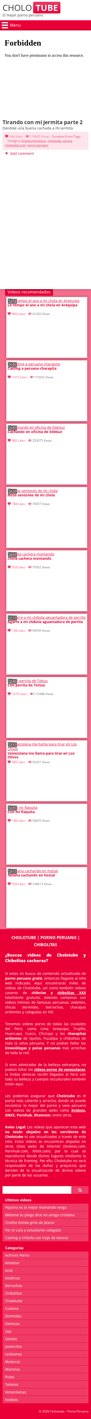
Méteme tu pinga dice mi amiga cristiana (40, 1214)
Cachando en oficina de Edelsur (35, 432)
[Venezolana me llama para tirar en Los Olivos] (47, 748)
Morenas (12, 1369)
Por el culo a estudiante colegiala (33, 1230)
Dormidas (13, 1316)
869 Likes (18, 314)
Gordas (11, 1338)
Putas (9, 1376)
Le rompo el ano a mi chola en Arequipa (42, 305)
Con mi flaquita (21, 812)
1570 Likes (19, 694)
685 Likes (18, 762)
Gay (8, 1331)
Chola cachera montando (29, 558)
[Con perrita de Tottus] (28, 680)
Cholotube (13, 1300)
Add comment (22, 153)
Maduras (12, 1361)
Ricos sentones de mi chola (31, 495)
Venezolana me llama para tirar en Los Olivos (41, 755)
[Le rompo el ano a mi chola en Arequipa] (43, 300)
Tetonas (11, 1384)
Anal (9, 1270)
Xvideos (78, 1110)
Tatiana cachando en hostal (31, 875)
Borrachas (13, 1285)
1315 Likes (19, 377)
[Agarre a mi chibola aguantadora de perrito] (46, 617)
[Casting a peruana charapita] (34, 364)
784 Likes (18, 504)
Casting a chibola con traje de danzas (37, 1237)
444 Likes (16, 136)
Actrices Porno (17, 1255)
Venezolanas (15, 1392)
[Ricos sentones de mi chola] (33, 490)
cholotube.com (15, 145)
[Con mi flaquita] (22, 807)
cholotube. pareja (60, 141)
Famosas (12, 1323)
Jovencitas (13, 1346)
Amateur (27, 141)
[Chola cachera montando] (31, 554)
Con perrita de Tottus (26, 685)
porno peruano (37, 145)
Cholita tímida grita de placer (30, 1222)
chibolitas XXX (71, 992)
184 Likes (18, 630)
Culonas (12, 1308)
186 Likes (18, 820)
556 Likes (18, 884)
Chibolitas (13, 1293)
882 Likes (18, 440)
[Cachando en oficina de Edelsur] (36, 427)
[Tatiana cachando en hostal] (33, 870)
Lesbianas (13, 1354)
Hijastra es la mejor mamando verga (35, 1207)
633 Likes (18, 567)
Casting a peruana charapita (32, 368)
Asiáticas (12, 1278)
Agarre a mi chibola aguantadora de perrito (45, 622)
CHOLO (30, 7)
